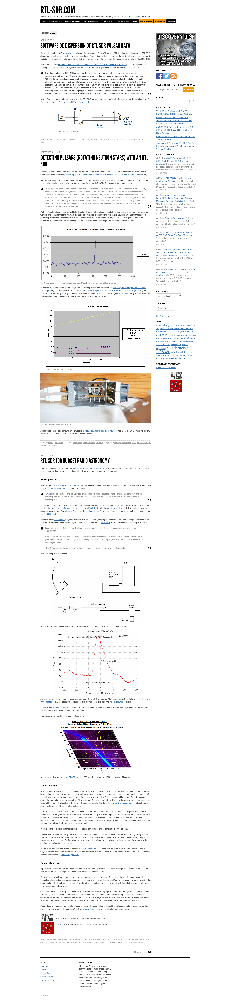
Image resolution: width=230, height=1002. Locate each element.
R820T (77, 942)
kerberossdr (192, 335)
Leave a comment (61, 139)
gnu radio (43, 942)
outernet (192, 338)
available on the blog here (89, 848)
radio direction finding (163, 345)
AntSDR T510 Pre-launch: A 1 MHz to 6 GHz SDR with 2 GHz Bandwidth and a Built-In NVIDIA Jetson (176, 130)
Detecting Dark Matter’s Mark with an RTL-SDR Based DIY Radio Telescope (175, 233)
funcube (135, 939)
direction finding (175, 332)
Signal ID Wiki (123, 21)
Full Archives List (163, 315)
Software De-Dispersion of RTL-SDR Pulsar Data (85, 45)
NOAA (186, 338)
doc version (56, 488)
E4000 (129, 939)
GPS (158, 335)
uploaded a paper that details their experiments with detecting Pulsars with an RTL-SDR (101, 174)
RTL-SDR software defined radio (87, 468)
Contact (171, 21)
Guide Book (160, 21)
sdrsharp (160, 355)
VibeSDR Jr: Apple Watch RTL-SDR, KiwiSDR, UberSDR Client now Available (174, 112)
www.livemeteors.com (122, 802)
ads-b (159, 325)
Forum (134, 21)
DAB (168, 332)
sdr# (182, 352)
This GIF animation (53, 548)
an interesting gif (61, 519)
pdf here (66, 488)
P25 (157, 341)
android (187, 325)
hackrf (163, 334)
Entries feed (45, 973)
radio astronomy (131, 139)
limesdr (176, 338)
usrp (167, 358)
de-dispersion (114, 139)
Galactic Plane (71, 511)
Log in (43, 969)
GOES (192, 332)
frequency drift (125, 442)
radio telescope (98, 942)
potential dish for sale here (63, 508)
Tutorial (112, 939)
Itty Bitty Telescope (74, 777)
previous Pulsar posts (90, 908)
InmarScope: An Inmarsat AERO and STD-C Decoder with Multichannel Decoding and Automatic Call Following (174, 252)
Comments (60, 939)
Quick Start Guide (72, 21)
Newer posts (140, 952)
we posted (66, 53)
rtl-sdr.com (57, 10)
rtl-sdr (139, 139)
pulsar (122, 139)
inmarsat (184, 335)
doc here (65, 854)
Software (108, 21)
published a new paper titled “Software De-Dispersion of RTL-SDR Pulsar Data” (91, 64)
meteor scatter (64, 942)
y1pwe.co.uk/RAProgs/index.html (99, 430)
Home (44, 21)
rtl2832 (144, 139)
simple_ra (111, 508)
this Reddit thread (48, 514)
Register (44, 965)
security (168, 355)
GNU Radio (94, 508)
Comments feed (47, 976)
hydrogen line (53, 942)
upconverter (160, 358)
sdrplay (189, 352)
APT (157, 328)
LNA (181, 338)
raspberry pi (176, 344)
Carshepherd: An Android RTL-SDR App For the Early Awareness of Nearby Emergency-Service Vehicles (175, 145)
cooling (117, 442)
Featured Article (90, 939)
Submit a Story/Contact (175, 218)
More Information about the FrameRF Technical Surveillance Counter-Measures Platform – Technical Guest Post (174, 120)
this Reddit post (58, 707)
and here (80, 508)
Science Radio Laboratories (68, 485)
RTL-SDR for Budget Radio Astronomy (75, 460)
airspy (166, 325)
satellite (119, 942)
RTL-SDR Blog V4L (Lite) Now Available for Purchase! (174, 179)
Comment (59, 442)
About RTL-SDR (55, 21)
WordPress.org (47, 980)
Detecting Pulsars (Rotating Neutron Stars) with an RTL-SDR (94, 161)
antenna (192, 325)
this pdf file (47, 701)
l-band (170, 338)
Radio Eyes (118, 701)
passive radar (164, 342)
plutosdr (172, 341)
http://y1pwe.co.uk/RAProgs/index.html (72, 102)
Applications (77, 442)
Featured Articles (90, 21)
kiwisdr (158, 338)
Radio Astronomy (83, 139)
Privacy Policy (45, 995)
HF (169, 334)
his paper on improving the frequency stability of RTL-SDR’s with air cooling (102, 290)
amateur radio (178, 325)
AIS (171, 325)
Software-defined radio (139, 942)
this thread (105, 522)
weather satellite (177, 358)
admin (50, 139)
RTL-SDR (94, 139)
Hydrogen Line (92, 511)
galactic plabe (144, 939)
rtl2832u (43, 142)
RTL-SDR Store (146, 21)
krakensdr (164, 338)
